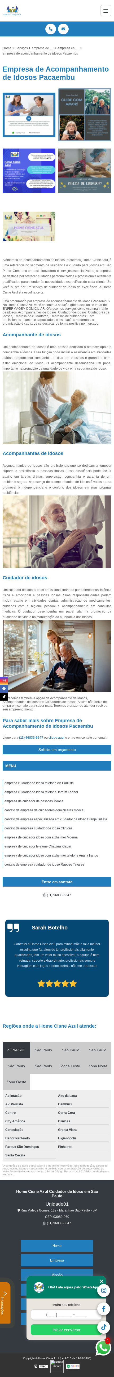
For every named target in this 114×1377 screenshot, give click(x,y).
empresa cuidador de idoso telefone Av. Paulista (39, 783)
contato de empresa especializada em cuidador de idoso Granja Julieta (56, 819)
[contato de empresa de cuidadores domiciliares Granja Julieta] (84, 170)
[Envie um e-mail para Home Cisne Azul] (63, 29)
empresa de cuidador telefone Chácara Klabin (38, 846)
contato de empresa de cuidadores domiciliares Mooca (44, 810)
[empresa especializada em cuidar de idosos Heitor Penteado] (29, 170)
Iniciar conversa (66, 1330)
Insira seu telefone (66, 1305)
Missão (57, 1275)
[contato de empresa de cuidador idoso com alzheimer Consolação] (84, 115)
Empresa (57, 1260)
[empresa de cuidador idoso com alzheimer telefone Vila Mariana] (29, 226)
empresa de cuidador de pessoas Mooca (34, 801)
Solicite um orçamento (57, 749)
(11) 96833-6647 (31, 737)
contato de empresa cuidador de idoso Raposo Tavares (44, 864)
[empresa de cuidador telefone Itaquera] (29, 115)
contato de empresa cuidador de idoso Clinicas (38, 828)
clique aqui (56, 737)
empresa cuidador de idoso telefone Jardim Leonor (41, 792)
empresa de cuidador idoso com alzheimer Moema (41, 837)
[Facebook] (4, 689)
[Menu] (105, 10)
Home (57, 1246)
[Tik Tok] (4, 697)
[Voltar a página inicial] (12, 10)
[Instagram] (4, 681)
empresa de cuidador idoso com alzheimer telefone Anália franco (51, 855)
